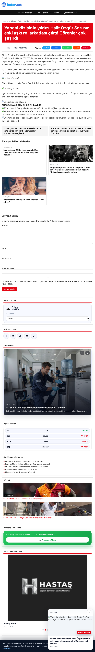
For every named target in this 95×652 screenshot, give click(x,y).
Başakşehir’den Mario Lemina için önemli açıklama (24, 461)
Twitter (46, 48)
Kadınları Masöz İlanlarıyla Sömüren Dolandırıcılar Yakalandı (27, 464)
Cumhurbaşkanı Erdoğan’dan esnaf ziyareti (21, 469)
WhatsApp (67, 48)
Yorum (6, 225)
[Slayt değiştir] (43, 630)
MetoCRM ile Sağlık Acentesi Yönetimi (20, 472)
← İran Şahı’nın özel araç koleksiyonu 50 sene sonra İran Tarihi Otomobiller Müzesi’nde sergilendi (23, 131)
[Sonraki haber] (87, 353)
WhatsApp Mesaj (47, 540)
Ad (4, 248)
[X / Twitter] (13, 336)
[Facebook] (6, 336)
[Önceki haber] (82, 353)
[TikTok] (34, 336)
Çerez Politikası (70, 13)
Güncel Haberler (25, 13)
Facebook (56, 48)
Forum (56, 13)
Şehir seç (10, 314)
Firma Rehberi (42, 13)
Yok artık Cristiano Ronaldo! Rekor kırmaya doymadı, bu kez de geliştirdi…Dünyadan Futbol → (71, 131)
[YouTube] (27, 336)
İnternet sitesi (8, 268)
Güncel (13, 21)
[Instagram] (20, 336)
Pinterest (86, 48)
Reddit (76, 48)
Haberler (5, 21)
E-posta (6, 258)
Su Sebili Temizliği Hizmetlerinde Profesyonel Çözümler (26, 467)
